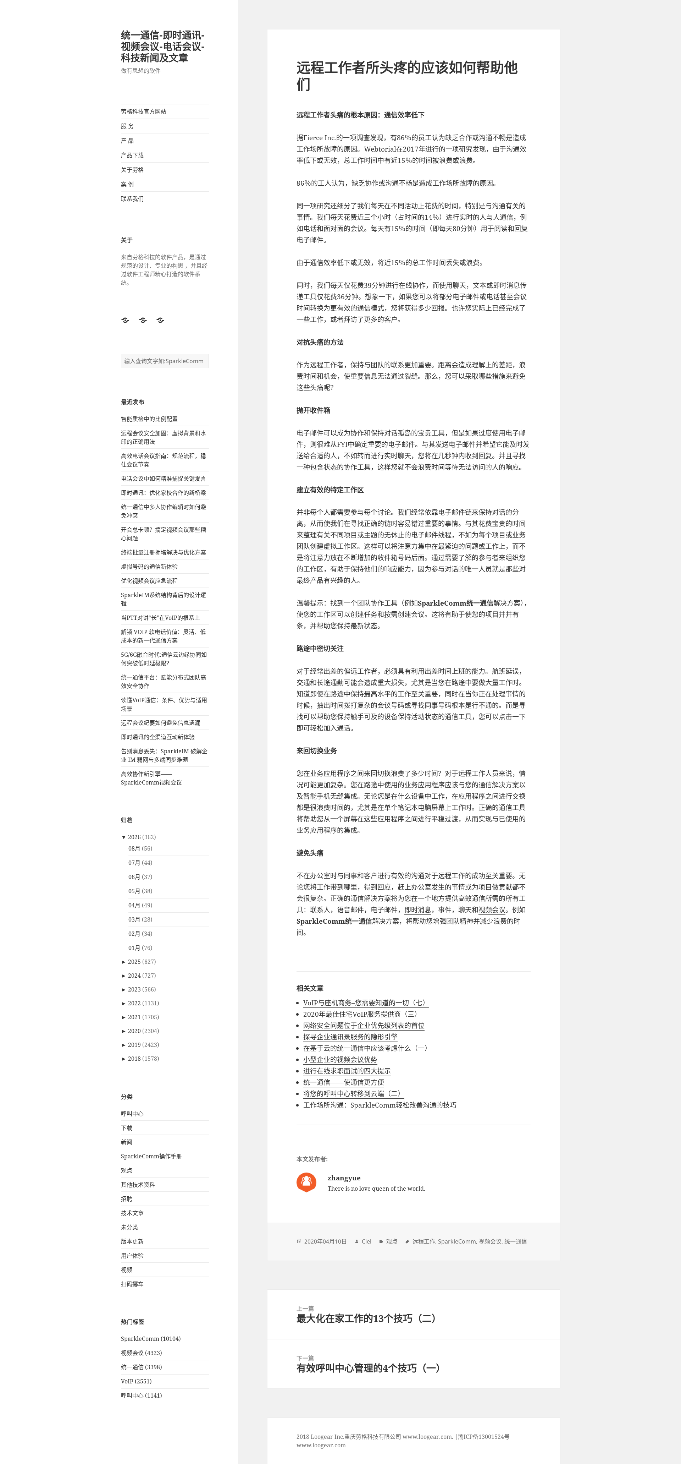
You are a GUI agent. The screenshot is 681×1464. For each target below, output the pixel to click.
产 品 (127, 140)
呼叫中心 (132, 1114)
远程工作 (424, 1241)
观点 (126, 1170)
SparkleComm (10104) (151, 1339)
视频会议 (491, 909)
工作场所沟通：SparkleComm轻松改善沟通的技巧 (379, 1105)
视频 (126, 1270)
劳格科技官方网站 (143, 111)
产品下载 (132, 155)
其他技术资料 (138, 1185)
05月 (134, 891)
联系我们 (132, 199)
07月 (134, 863)
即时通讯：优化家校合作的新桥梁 (163, 493)
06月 (134, 877)
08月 (134, 848)
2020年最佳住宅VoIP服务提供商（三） (362, 1014)
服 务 (127, 126)
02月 (134, 934)
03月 (134, 919)
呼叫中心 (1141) (141, 1395)
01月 (134, 948)
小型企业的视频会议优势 (340, 1059)
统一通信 (515, 1241)
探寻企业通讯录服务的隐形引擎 (350, 1037)
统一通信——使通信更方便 (343, 1082)
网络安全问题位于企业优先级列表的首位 (364, 1025)
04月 (134, 905)
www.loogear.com (321, 1445)
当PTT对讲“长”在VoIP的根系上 (160, 618)
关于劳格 (132, 170)
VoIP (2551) (136, 1381)
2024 (134, 975)
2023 (134, 989)
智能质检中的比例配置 (149, 419)
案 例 (127, 184)
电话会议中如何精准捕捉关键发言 (163, 478)
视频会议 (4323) (141, 1353)
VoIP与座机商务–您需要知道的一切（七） (366, 1002)
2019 (134, 1045)
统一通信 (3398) (141, 1367)
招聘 (126, 1199)
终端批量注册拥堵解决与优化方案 (163, 552)
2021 (134, 1017)
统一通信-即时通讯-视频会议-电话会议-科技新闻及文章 (163, 46)
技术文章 (132, 1213)
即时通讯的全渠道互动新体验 (158, 737)
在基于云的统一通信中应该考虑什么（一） (367, 1048)
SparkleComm (457, 1241)
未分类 (129, 1227)
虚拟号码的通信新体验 (149, 566)
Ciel (366, 1241)
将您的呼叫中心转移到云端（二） (353, 1093)
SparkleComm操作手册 (151, 1156)
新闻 (126, 1142)
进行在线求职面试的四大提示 (347, 1071)
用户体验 (132, 1256)
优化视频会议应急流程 (149, 581)
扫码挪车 (132, 1284)
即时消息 (417, 909)
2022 (134, 1003)
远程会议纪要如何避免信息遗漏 (160, 723)
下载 (126, 1128)
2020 (134, 1031)
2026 (134, 837)
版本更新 (132, 1241)
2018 (134, 1059)
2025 (134, 962)
